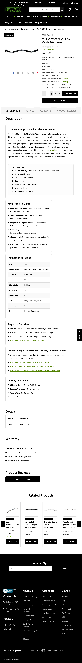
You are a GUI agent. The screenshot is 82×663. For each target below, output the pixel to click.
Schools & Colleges (30, 631)
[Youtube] (5, 629)
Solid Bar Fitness (68, 629)
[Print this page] (23, 73)
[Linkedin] (33, 73)
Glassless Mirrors (70, 16)
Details (30, 110)
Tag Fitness (66, 613)
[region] (29, 288)
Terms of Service (29, 635)
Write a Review (49, 49)
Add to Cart (70, 93)
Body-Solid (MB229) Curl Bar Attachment (12, 524)
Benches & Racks (23, 16)
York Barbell (47, 35)
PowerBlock (66, 625)
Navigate (28, 590)
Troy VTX (65, 600)
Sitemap (26, 639)
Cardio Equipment (40, 16)
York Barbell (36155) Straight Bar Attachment (31, 524)
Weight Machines (25, 23)
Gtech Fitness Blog (30, 596)
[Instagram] (10, 625)
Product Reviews (66, 110)
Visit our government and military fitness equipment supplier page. (35, 370)
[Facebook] (14, 73)
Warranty (45, 110)
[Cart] (76, 9)
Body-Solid (66, 596)
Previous (3, 524)
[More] (14, 16)
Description (13, 110)
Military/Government (22, 2)
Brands (66, 590)
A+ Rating (65, 79)
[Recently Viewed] (70, 9)
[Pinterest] (38, 73)
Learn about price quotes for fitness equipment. (28, 340)
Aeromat (65, 621)
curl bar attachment (51, 150)
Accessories (8, 16)
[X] (28, 73)
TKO (63, 605)
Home (6, 29)
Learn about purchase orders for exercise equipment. (30, 362)
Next (79, 524)
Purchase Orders (38, 2)
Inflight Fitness (67, 617)
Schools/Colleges (18, 5)
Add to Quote (60, 100)
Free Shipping (28, 605)
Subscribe (63, 569)
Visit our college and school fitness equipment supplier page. (33, 366)
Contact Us (8, 2)
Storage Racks (9, 23)
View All (65, 633)
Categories (48, 590)
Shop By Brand (41, 23)
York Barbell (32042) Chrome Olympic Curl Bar (69, 524)
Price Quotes (51, 2)
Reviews (7, 5)
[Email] (18, 73)
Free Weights (55, 16)
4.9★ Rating (64, 82)
